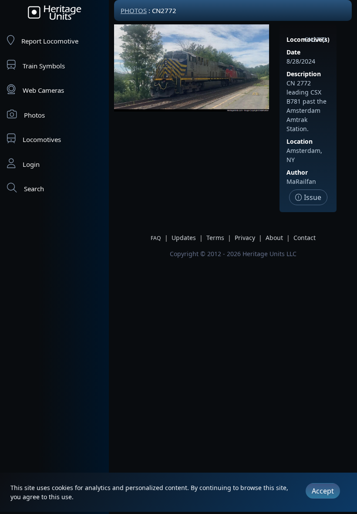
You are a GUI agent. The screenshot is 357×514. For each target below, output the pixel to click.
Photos (34, 115)
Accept (323, 491)
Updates (184, 237)
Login (31, 164)
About (274, 237)
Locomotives (42, 139)
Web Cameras (43, 90)
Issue (311, 197)
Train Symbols (44, 65)
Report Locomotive (49, 41)
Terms (215, 237)
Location (299, 141)
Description (303, 74)
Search (34, 188)
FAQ (156, 238)
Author (297, 172)
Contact (304, 237)
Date (293, 52)
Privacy (245, 237)
